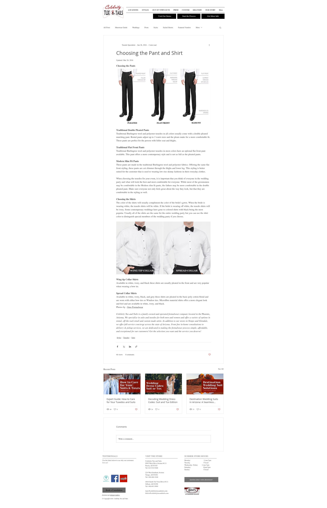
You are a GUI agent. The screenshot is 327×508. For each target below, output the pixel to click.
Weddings (135, 27)
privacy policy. (115, 495)
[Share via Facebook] (117, 346)
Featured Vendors (184, 27)
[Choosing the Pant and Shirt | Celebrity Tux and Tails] (192, 491)
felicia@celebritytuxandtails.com (156, 493)
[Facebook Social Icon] (115, 478)
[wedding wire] (106, 478)
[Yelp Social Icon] (123, 478)
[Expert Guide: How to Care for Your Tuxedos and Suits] (122, 384)
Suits (133, 337)
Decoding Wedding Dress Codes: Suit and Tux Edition (162, 401)
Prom (146, 27)
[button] (222, 5)
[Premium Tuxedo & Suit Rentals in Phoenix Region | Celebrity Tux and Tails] (113, 12)
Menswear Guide (121, 27)
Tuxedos (126, 337)
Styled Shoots (168, 27)
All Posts (106, 27)
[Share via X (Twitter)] (123, 346)
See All (221, 369)
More (198, 27)
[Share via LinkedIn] (130, 346)
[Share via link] (136, 346)
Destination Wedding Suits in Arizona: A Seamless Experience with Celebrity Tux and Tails (204, 401)
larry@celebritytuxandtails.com (156, 491)
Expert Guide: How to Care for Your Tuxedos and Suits (121, 401)
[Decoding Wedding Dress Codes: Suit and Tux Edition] (163, 384)
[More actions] (209, 45)
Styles (156, 27)
